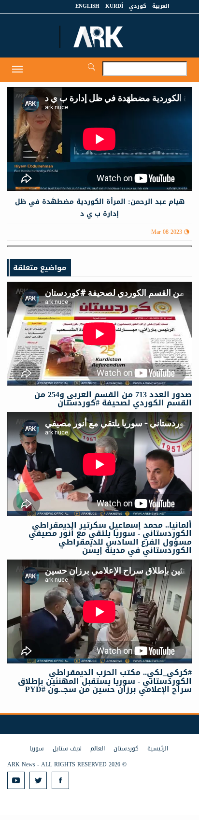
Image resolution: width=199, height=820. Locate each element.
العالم (97, 748)
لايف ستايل (67, 748)
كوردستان (126, 748)
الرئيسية (157, 748)
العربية (161, 6)
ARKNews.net (99, 37)
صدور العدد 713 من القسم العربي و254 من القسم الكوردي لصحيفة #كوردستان (113, 399)
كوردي (137, 6)
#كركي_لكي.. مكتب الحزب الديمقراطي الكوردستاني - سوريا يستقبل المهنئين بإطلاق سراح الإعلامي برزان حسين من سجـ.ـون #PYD (105, 681)
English (87, 6)
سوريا (36, 748)
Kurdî (114, 6)
